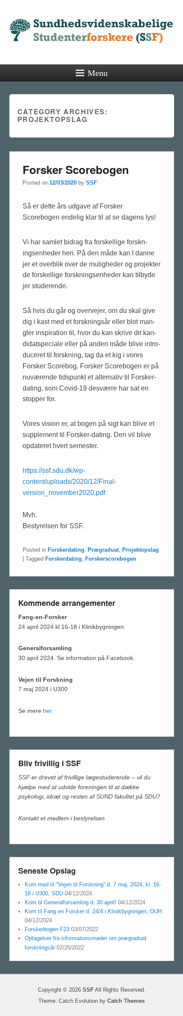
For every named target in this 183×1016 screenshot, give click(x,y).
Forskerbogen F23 (47, 929)
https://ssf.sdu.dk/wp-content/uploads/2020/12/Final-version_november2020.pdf (69, 481)
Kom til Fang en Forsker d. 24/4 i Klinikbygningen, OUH (93, 911)
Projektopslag (140, 550)
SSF (91, 182)
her (47, 710)
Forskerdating (66, 550)
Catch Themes (126, 1001)
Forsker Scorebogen (76, 169)
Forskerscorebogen (110, 559)
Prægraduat (103, 550)
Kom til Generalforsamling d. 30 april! (70, 902)
